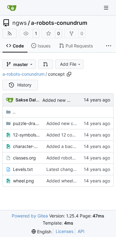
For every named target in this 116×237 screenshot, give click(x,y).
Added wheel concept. (69, 180)
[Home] (11, 7)
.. (14, 111)
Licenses (64, 231)
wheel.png (23, 180)
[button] (45, 64)
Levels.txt (23, 169)
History (24, 84)
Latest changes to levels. (71, 169)
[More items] (109, 45)
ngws (19, 23)
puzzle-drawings (26, 123)
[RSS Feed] (9, 33)
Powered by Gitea (30, 215)
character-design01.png (26, 146)
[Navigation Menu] (107, 7)
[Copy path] (69, 74)
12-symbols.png (26, 134)
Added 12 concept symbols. (74, 134)
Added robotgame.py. (68, 157)
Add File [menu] (68, 64)
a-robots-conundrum (59, 23)
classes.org (24, 157)
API (81, 231)
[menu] (41, 231)
